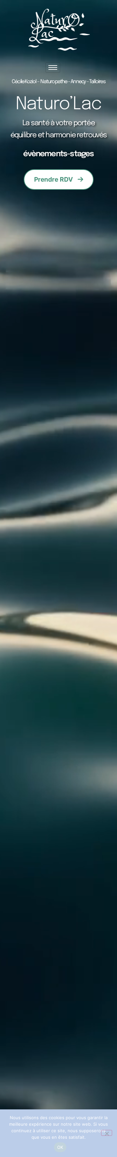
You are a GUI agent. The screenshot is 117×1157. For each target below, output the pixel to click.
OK (60, 1147)
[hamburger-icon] (53, 67)
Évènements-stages (58, 154)
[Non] (106, 1133)
